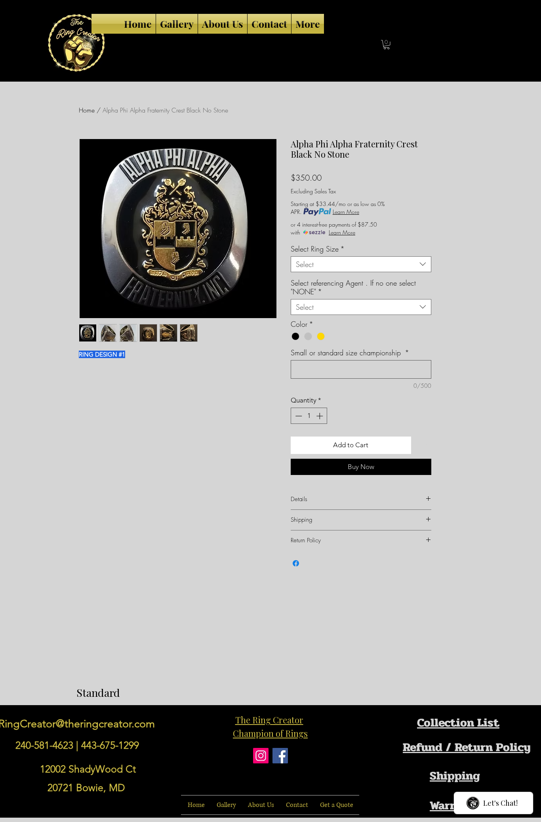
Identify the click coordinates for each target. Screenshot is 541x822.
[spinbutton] (309, 416)
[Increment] (320, 416)
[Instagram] (261, 755)
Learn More (346, 212)
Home (87, 110)
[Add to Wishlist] (423, 445)
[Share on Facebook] (296, 563)
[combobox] (361, 264)
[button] (386, 45)
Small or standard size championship (350, 352)
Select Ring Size (318, 248)
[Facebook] (280, 755)
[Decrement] (298, 416)
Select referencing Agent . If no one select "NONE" (353, 287)
